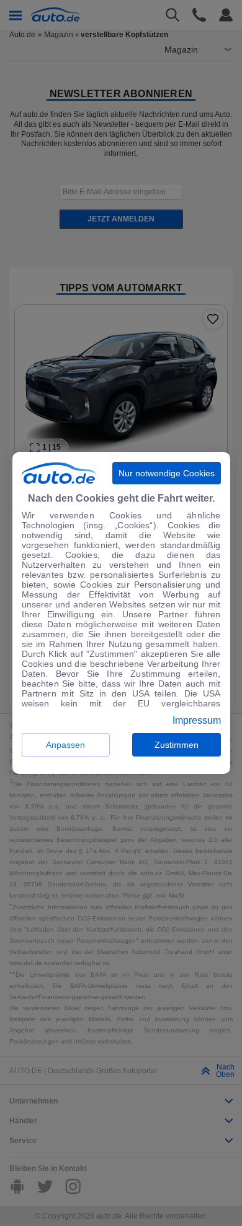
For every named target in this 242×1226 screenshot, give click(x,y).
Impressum (197, 721)
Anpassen (65, 745)
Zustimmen (177, 745)
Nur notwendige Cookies (167, 473)
